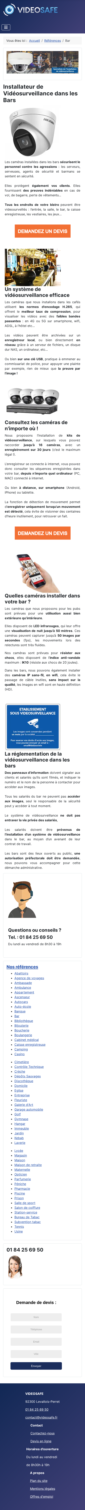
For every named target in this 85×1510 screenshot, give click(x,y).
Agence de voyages (29, 978)
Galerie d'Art (23, 1105)
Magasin (20, 1155)
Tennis (19, 1227)
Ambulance (22, 988)
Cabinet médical (26, 1040)
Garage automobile (28, 1109)
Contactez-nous (42, 1433)
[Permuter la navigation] (6, 27)
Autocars (21, 1002)
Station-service (25, 1212)
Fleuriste (20, 1100)
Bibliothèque (23, 1021)
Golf (17, 1114)
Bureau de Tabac (27, 1217)
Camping (21, 1049)
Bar (16, 1016)
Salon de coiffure (27, 1208)
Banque (20, 1011)
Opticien (20, 1174)
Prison (19, 1198)
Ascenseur (22, 997)
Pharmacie (22, 1189)
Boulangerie (23, 1035)
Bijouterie (21, 1026)
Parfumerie (22, 1179)
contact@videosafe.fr (41, 1417)
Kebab (19, 1138)
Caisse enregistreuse (29, 1045)
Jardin (19, 1133)
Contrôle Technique (29, 1067)
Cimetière (21, 1062)
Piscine (19, 1193)
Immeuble (21, 1128)
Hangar (19, 1124)
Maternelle (22, 1170)
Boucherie (21, 1030)
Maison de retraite (28, 1165)
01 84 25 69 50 (36, 1409)
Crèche (19, 1071)
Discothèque (23, 1081)
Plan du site (38, 1481)
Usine (18, 1231)
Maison (19, 1160)
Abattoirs (21, 973)
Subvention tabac (27, 1222)
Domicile (20, 1086)
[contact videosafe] (22, 899)
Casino (19, 1054)
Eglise (18, 1090)
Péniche (20, 1184)
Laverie (19, 1143)
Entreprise (22, 1095)
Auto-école (22, 1007)
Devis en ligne (40, 1441)
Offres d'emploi (41, 1497)
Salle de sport (24, 1203)
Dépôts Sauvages (27, 1076)
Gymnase (21, 1119)
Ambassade (23, 983)
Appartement (24, 992)
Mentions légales (42, 1489)
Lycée (18, 1151)
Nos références (22, 966)
